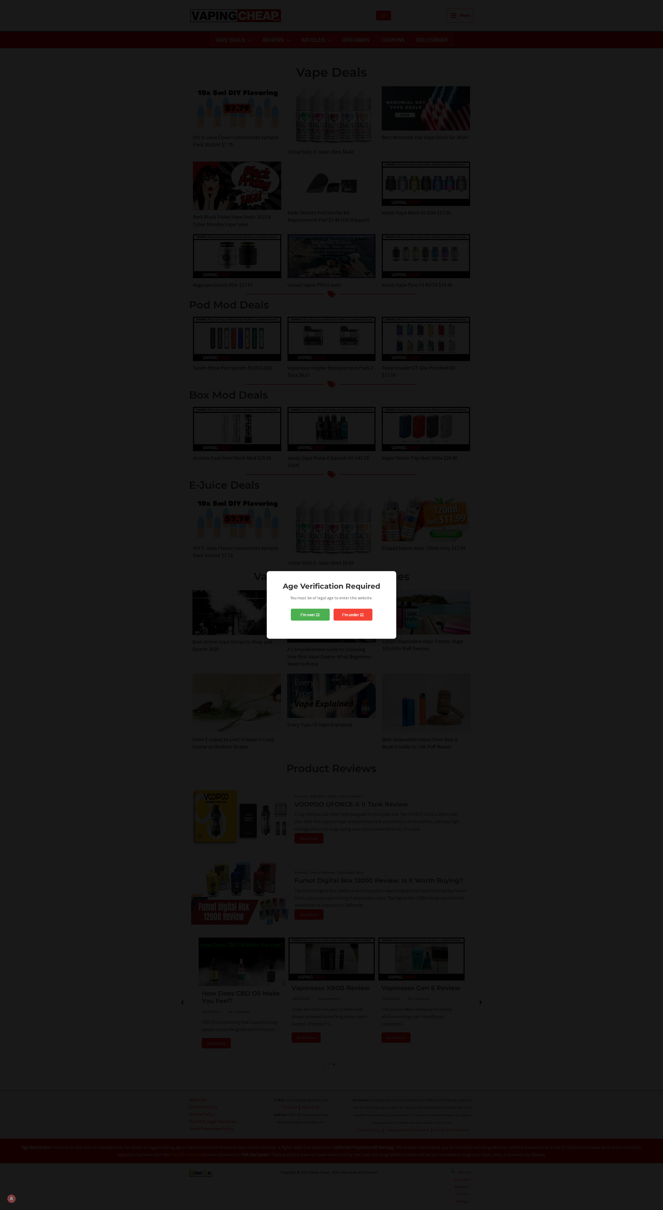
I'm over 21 (310, 614)
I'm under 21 (353, 614)
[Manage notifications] (11, 1198)
